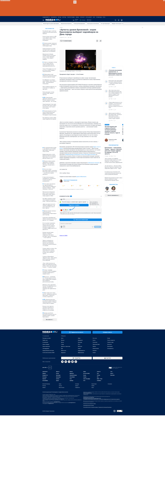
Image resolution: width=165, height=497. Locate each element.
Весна (62, 342)
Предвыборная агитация (48, 350)
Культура (80, 342)
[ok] (69, 361)
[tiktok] (76, 361)
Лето (79, 344)
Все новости (50, 28)
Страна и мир (110, 342)
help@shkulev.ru (51, 403)
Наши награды (46, 344)
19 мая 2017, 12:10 (63, 37)
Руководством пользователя (88, 397)
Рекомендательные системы (88, 405)
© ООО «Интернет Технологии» (49, 411)
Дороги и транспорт (65, 346)
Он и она (95, 338)
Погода (59, 17)
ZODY (94, 17)
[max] (72, 361)
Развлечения (96, 348)
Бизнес (62, 340)
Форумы (64, 17)
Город (62, 344)
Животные (63, 350)
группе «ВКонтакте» (81, 176)
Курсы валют (89, 17)
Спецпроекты (110, 348)
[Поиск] (115, 20)
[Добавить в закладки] (97, 41)
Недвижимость (46, 17)
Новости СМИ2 (63, 235)
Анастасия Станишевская (70, 180)
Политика (95, 342)
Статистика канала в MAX (48, 352)
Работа (94, 346)
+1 (96, 216)
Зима (79, 338)
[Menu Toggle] (43, 20)
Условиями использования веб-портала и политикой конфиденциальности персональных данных (101, 399)
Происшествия (96, 344)
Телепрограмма (71, 17)
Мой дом (80, 346)
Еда (62, 348)
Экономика (109, 346)
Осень (94, 340)
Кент (64, 209)
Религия (94, 350)
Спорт (108, 338)
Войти (64, 227)
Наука (79, 348)
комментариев (66, 40)
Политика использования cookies (89, 403)
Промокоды (99, 17)
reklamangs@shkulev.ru (87, 392)
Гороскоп (82, 17)
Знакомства (54, 17)
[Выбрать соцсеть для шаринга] (100, 41)
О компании (45, 342)
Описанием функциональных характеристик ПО (92, 398)
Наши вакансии (46, 346)
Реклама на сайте (47, 338)
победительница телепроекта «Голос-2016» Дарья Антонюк (80, 154)
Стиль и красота (111, 340)
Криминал (80, 340)
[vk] (65, 361)
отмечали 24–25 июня (93, 162)
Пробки (82, 20)
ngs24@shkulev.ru (57, 401)
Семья (94, 352)
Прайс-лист (45, 340)
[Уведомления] (118, 20)
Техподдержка (46, 348)
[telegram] (62, 361)
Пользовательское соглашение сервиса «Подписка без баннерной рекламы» (97, 407)
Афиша (77, 17)
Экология (109, 344)
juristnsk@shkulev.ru (72, 402)
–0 (100, 216)
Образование (81, 352)
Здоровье (63, 352)
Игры (104, 17)
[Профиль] (121, 20)
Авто (62, 338)
